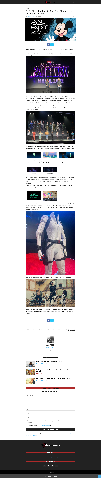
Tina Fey (28, 313)
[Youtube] (56, 466)
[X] (52, 44)
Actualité (32, 5)
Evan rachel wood (56, 309)
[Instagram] (48, 466)
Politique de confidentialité (43, 425)
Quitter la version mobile (50, 476)
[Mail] (50, 350)
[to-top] (99, 475)
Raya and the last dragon (55, 311)
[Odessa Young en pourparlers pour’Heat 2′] (30, 364)
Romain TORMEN (31, 16)
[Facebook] (48, 44)
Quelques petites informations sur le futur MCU (38, 329)
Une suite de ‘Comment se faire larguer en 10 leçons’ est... (54, 378)
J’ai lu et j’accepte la (39, 425)
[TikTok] (52, 466)
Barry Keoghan (39, 309)
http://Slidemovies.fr (50, 347)
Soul (63, 311)
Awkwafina (32, 309)
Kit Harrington (29, 311)
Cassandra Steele (47, 309)
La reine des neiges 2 (38, 311)
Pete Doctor (46, 311)
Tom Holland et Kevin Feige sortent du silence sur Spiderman (63, 329)
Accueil (27, 5)
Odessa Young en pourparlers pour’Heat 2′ (49, 361)
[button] (28, 2)
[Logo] (50, 448)
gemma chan (64, 309)
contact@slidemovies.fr (55, 457)
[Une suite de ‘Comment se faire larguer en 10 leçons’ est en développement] (30, 381)
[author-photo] (50, 343)
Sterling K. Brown (69, 311)
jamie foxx (71, 309)
